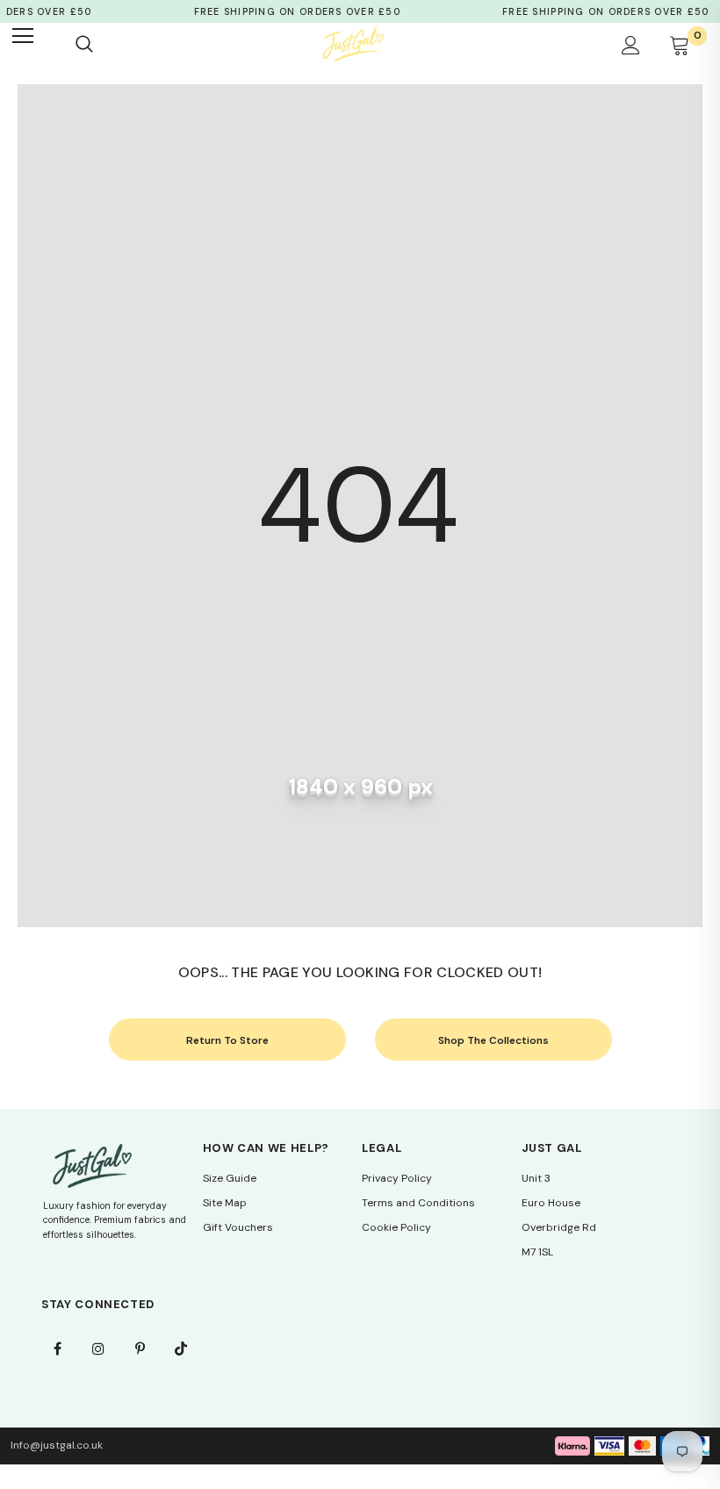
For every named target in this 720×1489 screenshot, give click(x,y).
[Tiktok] (181, 1348)
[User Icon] (631, 44)
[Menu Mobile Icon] (31, 44)
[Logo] (353, 44)
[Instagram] (98, 1348)
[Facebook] (57, 1348)
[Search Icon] (84, 44)
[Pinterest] (139, 1348)
